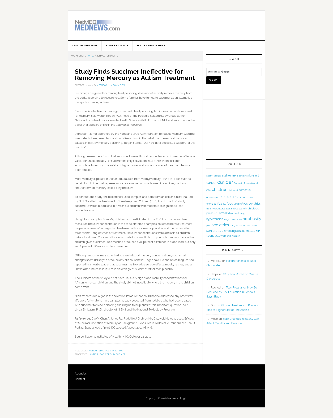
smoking (230, 230)
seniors (211, 230)
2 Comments (118, 85)
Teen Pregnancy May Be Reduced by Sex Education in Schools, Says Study (231, 292)
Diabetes (228, 196)
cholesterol (233, 190)
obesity (254, 218)
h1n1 (208, 208)
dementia (244, 190)
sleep (220, 231)
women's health (230, 235)
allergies (217, 176)
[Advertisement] (217, 23)
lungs (226, 219)
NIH (245, 219)
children (219, 189)
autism (94, 354)
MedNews (97, 25)
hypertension (214, 219)
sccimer (120, 354)
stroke (252, 231)
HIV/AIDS (223, 213)
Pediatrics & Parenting (110, 351)
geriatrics (255, 203)
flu (224, 203)
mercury (110, 354)
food (230, 203)
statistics (242, 230)
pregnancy (235, 225)
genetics (241, 203)
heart (215, 208)
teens (210, 235)
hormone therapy (237, 213)
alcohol (209, 176)
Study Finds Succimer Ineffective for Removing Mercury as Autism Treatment (135, 74)
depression (212, 197)
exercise (211, 203)
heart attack (224, 208)
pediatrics (220, 225)
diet (241, 197)
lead (101, 354)
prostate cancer (249, 225)
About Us (81, 373)
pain (208, 225)
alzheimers (230, 175)
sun (258, 231)
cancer (225, 182)
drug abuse (249, 197)
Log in (183, 398)
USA (217, 236)
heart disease (238, 208)
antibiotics (244, 176)
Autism (93, 351)
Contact (80, 379)
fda (219, 203)
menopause (236, 219)
